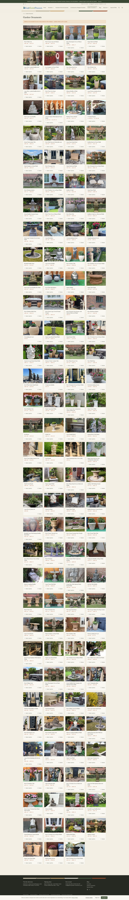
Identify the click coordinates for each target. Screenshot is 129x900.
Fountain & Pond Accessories (62, 7)
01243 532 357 (76, 883)
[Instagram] (23, 4)
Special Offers (113, 7)
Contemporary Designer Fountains (77, 7)
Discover (105, 7)
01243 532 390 (84, 4)
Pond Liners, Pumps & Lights (67, 894)
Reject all (97, 897)
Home (44, 7)
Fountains (50, 7)
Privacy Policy (26, 894)
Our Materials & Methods (55, 894)
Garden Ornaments (91, 7)
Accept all (104, 897)
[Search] (119, 7)
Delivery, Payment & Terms (44, 894)
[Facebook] (25, 4)
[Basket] (122, 7)
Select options (29, 46)
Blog (100, 7)
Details (39, 46)
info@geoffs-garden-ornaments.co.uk (97, 4)
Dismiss (99, 1)
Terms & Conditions (33, 894)
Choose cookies (89, 897)
